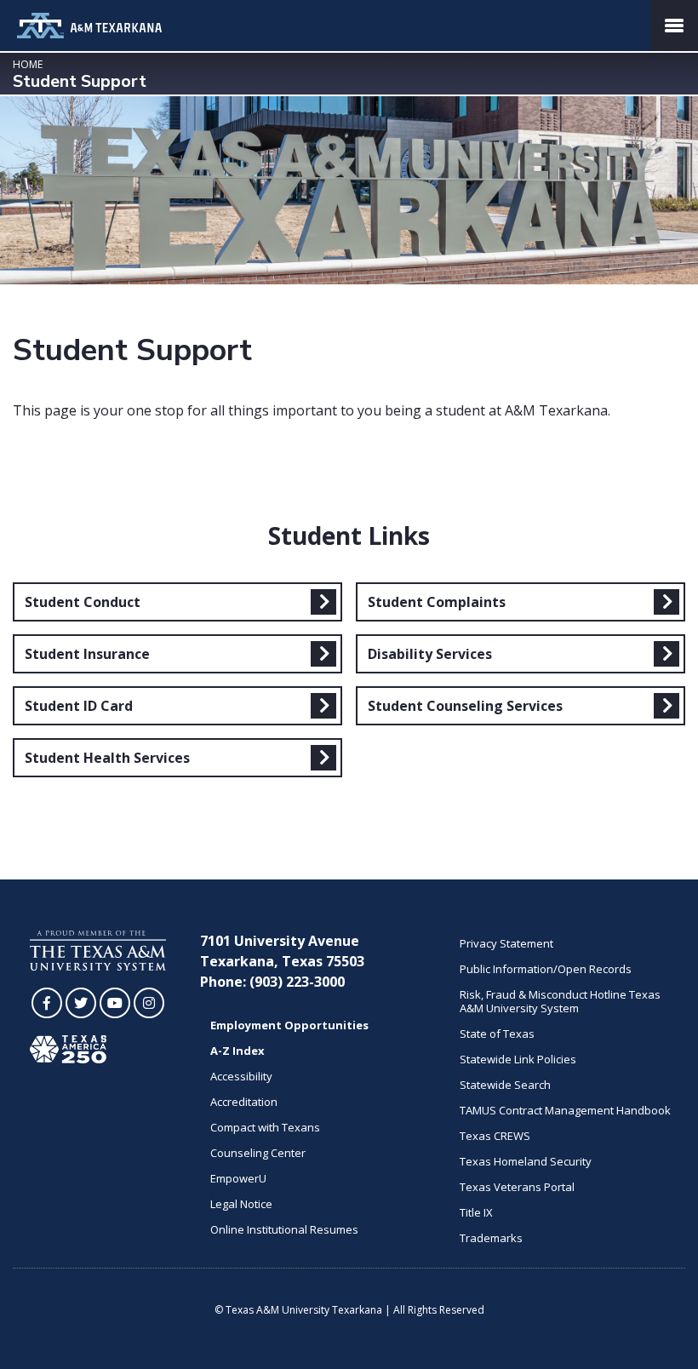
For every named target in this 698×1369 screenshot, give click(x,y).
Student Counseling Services (465, 705)
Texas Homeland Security (526, 1161)
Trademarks (491, 1238)
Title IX (476, 1212)
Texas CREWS (495, 1135)
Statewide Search (505, 1084)
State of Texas (497, 1033)
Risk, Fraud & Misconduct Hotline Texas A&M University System (560, 1001)
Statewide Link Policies (518, 1059)
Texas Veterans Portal (517, 1186)
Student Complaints (437, 602)
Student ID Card (79, 705)
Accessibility (241, 1076)
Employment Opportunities (289, 1025)
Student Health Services (107, 757)
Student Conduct (82, 602)
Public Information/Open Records (546, 969)
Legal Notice (241, 1203)
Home (28, 64)
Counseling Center (258, 1152)
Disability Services (430, 653)
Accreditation (243, 1101)
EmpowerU (238, 1178)
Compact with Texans (265, 1127)
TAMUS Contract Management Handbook (565, 1110)
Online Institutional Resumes (284, 1229)
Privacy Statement (506, 943)
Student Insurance (87, 653)
